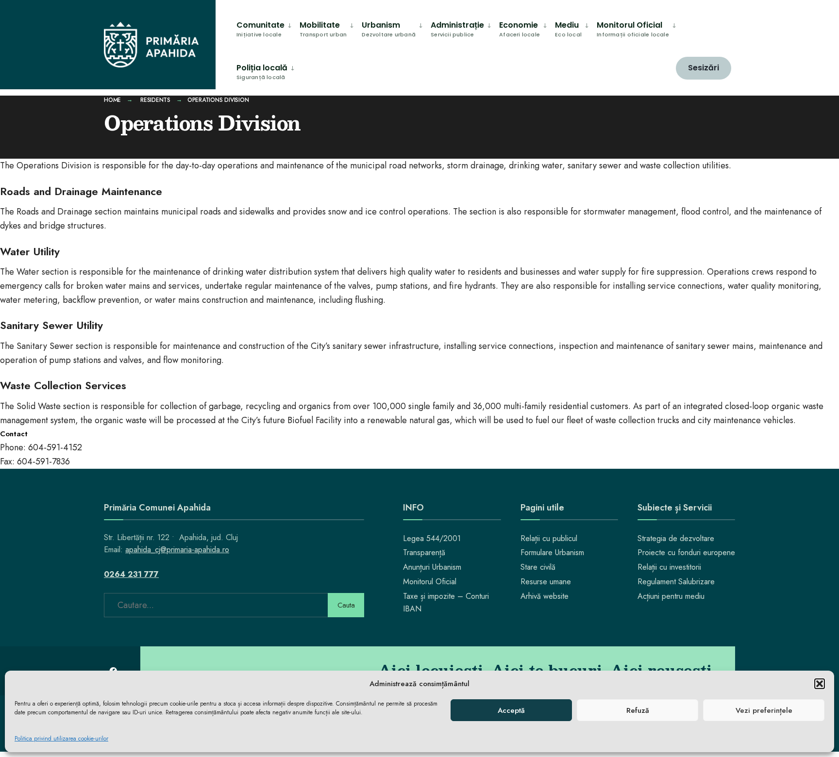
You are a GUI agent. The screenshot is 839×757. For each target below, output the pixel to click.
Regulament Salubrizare (676, 581)
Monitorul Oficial (429, 581)
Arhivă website (544, 596)
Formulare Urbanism (552, 552)
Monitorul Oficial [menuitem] (633, 28)
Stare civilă (537, 567)
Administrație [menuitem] (457, 28)
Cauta (346, 605)
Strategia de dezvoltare (676, 538)
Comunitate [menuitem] (260, 28)
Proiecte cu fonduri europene (686, 552)
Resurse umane (545, 581)
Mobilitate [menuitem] (323, 28)
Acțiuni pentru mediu (671, 596)
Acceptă (511, 710)
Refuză (637, 710)
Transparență (424, 552)
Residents (155, 100)
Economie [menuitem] (519, 28)
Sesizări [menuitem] (703, 67)
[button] (819, 684)
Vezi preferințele (764, 710)
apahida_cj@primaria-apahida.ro (177, 549)
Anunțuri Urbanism (432, 567)
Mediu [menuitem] (568, 28)
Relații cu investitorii (669, 567)
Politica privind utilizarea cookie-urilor (61, 738)
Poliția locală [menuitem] (261, 71)
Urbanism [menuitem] (389, 28)
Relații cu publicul (548, 538)
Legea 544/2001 (432, 538)
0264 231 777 (131, 574)
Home (112, 100)
